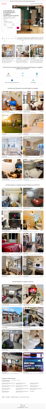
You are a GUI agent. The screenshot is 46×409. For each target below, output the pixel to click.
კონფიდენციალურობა (20, 407)
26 (8, 38)
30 (15, 38)
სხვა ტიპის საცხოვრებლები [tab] (6, 380)
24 (4, 38)
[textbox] (7, 25)
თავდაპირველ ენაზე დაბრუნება (30, 1)
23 (15, 36)
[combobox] (11, 22)
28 (11, 38)
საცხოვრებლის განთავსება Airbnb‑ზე (36, 3)
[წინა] (21, 43)
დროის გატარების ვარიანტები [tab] (15, 380)
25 (6, 38)
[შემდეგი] (24, 43)
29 (13, 38)
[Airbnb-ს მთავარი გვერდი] (4, 3)
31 (4, 40)
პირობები (26, 407)
